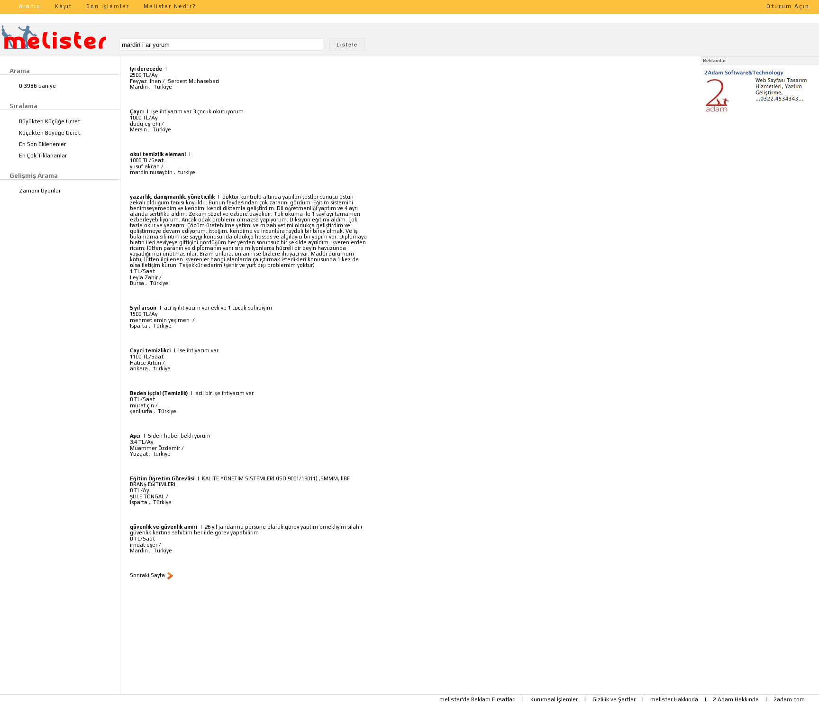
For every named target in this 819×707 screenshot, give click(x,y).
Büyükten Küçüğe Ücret (49, 121)
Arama (30, 6)
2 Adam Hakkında (736, 699)
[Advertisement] (760, 174)
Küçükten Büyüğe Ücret (49, 132)
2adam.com (789, 699)
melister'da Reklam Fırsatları (477, 699)
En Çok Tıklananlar (43, 155)
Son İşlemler (107, 6)
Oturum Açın (788, 6)
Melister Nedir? (170, 6)
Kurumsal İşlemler (554, 699)
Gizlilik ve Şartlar (614, 699)
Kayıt (63, 6)
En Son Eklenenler (42, 144)
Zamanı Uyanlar (40, 190)
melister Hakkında (674, 699)
